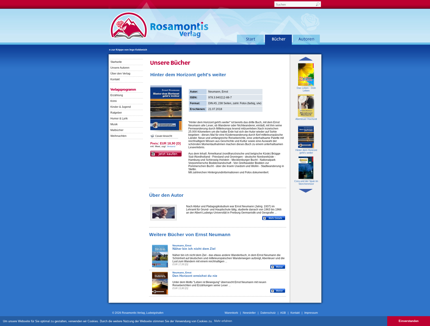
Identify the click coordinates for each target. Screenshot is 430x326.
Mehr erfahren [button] (223, 321)
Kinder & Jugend (120, 106)
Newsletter (249, 312)
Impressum (311, 312)
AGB (283, 312)
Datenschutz (268, 312)
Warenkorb (231, 312)
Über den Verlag (120, 73)
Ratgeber (116, 112)
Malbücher (117, 130)
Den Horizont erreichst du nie (194, 275)
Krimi (113, 101)
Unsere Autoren (119, 67)
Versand (171, 146)
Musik (114, 124)
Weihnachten (118, 136)
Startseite (116, 62)
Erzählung (117, 95)
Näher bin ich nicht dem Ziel (193, 248)
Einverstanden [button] (409, 321)
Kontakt (115, 79)
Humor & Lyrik (119, 118)
